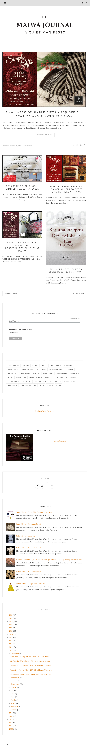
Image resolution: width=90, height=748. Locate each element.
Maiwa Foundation (35, 377)
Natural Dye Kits (13, 381)
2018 (10, 641)
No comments (27, 146)
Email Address (15, 321)
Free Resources (13, 373)
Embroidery (41, 369)
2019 (10, 637)
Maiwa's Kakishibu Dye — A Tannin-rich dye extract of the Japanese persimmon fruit (49, 560)
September (15, 684)
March (13, 703)
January (14, 710)
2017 (10, 644)
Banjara (35, 366)
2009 (11, 729)
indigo (58, 385)
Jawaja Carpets (48, 373)
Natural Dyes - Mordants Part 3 (28, 548)
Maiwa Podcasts (60, 441)
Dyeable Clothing (28, 369)
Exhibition (69, 369)
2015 (10, 650)
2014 (10, 713)
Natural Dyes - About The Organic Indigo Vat (34, 512)
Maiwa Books (21, 377)
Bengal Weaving (55, 366)
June (12, 694)
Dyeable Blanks (13, 369)
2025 (11, 618)
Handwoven (25, 373)
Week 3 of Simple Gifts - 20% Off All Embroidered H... (31, 665)
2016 (10, 647)
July (12, 690)
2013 (10, 716)
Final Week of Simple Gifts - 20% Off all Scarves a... (30, 657)
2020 (11, 634)
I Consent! (14, 332)
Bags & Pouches (13, 366)
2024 (11, 621)
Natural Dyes (26, 381)
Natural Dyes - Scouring (25, 536)
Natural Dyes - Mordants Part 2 (28, 572)
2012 (10, 719)
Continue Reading (44, 135)
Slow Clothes (12, 385)
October (14, 681)
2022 (10, 628)
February (14, 706)
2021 (10, 631)
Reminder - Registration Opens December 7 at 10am (66, 270)
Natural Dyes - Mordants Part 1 (28, 524)
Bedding (44, 366)
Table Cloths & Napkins (28, 385)
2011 (10, 723)
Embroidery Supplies (56, 369)
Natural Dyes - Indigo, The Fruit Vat (30, 584)
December (15, 653)
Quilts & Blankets (55, 381)
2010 (11, 726)
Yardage (50, 385)
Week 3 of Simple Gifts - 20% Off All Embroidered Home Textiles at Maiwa (66, 189)
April (13, 700)
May (12, 697)
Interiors (36, 373)
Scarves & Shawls (70, 381)
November (15, 678)
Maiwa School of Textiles (54, 377)
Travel (41, 385)
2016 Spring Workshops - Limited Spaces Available (22, 187)
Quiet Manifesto (40, 381)
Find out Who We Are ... (44, 411)
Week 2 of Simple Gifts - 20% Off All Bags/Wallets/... (31, 670)
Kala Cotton (74, 373)
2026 (11, 615)
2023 (10, 625)
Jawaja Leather (61, 373)
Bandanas (25, 366)
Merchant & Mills (72, 377)
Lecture (10, 377)
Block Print (68, 366)
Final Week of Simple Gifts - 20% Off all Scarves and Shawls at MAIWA (44, 114)
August (13, 687)
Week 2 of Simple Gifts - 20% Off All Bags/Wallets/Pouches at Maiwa (22, 246)
